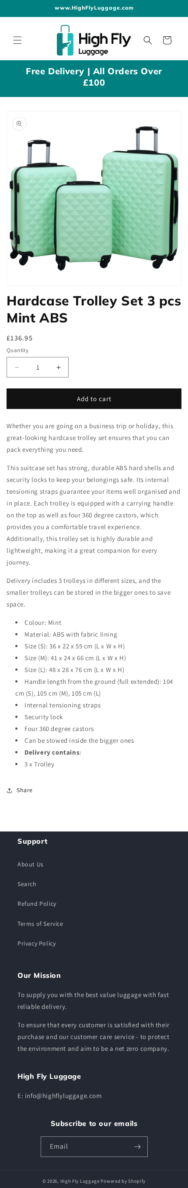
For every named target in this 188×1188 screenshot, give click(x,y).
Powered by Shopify (123, 1181)
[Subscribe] (137, 1146)
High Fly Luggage (80, 1181)
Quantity (17, 350)
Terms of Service (40, 924)
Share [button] (25, 790)
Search (27, 884)
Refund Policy (36, 903)
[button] (17, 40)
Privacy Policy (36, 943)
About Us (30, 864)
